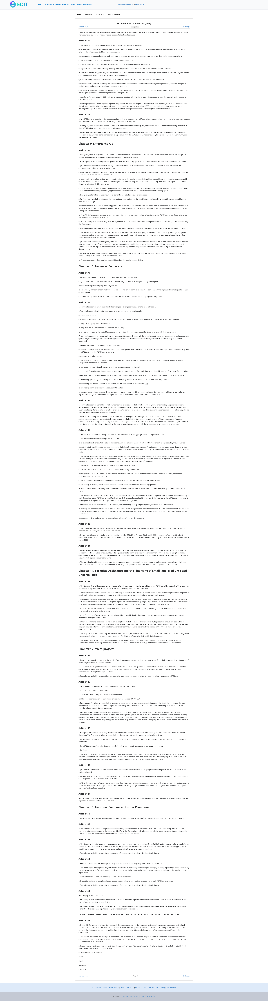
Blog (163, 987)
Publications (114, 987)
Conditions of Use (135, 996)
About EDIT (96, 987)
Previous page (83, 27)
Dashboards (171, 987)
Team (105, 987)
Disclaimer (125, 996)
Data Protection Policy (148, 996)
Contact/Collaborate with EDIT (147, 987)
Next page (186, 27)
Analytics (139, 5)
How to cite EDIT (127, 987)
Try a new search (124, 5)
